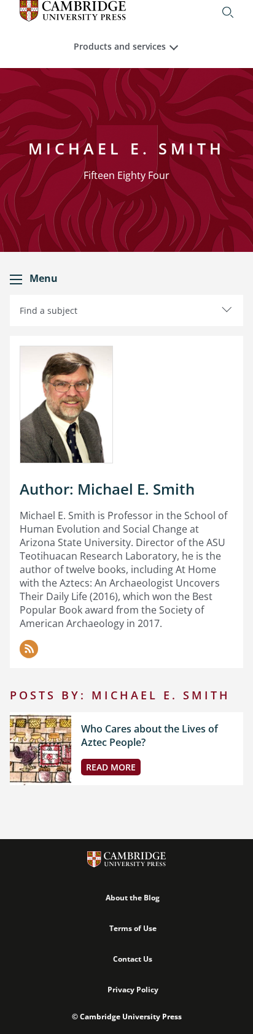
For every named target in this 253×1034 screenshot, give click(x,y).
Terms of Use (133, 928)
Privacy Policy (132, 989)
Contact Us (132, 959)
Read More (111, 767)
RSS (29, 649)
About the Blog (133, 897)
